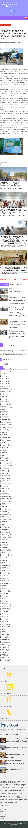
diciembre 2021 (5, 440)
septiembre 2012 (6, 610)
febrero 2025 (5, 381)
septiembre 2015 (6, 555)
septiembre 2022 (6, 427)
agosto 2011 (4, 629)
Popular (12, 284)
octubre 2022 (5, 426)
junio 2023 (4, 413)
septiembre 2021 (6, 445)
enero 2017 (4, 531)
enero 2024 (4, 401)
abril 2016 (4, 544)
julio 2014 (4, 575)
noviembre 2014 (5, 570)
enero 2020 (4, 477)
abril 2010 (4, 655)
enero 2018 (4, 513)
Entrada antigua (24, 279)
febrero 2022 (5, 437)
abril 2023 (4, 416)
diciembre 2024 (5, 385)
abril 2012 (4, 616)
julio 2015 (4, 557)
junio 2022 (4, 431)
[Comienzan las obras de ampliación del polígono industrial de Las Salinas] (4, 292)
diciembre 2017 (5, 514)
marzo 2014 (4, 582)
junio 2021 (4, 450)
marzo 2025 (5, 380)
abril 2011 (4, 636)
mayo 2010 (4, 654)
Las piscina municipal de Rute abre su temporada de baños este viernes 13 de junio (16, 747)
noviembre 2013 (5, 588)
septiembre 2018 (6, 501)
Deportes (2, 811)
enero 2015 (4, 567)
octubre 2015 (5, 554)
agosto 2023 (5, 409)
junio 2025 (4, 375)
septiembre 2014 (6, 573)
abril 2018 (4, 508)
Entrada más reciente (5, 279)
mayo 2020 (4, 470)
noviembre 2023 (6, 404)
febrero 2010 (5, 659)
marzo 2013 (4, 600)
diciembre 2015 (5, 550)
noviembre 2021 (5, 442)
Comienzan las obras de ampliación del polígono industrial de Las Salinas (16, 768)
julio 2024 (4, 393)
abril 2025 (4, 378)
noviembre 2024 (6, 386)
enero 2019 (4, 495)
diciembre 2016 (5, 532)
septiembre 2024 (6, 390)
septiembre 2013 (6, 591)
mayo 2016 (4, 542)
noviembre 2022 (6, 424)
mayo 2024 (4, 396)
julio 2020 (4, 467)
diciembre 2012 (5, 605)
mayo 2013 (4, 596)
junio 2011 (4, 633)
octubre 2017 (5, 518)
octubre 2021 (5, 444)
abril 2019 (4, 490)
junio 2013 (4, 595)
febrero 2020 (5, 475)
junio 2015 (4, 559)
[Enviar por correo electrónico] (1, 162)
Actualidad (5, 284)
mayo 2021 (4, 452)
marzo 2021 (4, 455)
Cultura (2, 809)
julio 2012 (4, 611)
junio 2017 (4, 523)
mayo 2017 (4, 524)
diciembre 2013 (5, 587)
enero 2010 (4, 660)
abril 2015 (4, 562)
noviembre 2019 (5, 480)
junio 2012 (4, 613)
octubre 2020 (5, 463)
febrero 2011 (5, 639)
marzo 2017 (4, 527)
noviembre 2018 (5, 498)
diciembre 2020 (5, 460)
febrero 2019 (5, 493)
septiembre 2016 (6, 537)
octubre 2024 (5, 388)
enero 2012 (4, 621)
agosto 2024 (5, 391)
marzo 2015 (4, 564)
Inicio (15, 279)
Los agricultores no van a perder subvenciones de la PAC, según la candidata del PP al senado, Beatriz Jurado (15, 763)
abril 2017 (4, 526)
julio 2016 (4, 539)
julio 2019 (4, 485)
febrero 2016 (5, 547)
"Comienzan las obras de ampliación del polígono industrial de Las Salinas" (15, 291)
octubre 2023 (5, 406)
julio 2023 (4, 411)
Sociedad (2, 816)
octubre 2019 (5, 482)
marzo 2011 (4, 637)
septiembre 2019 (6, 483)
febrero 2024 (5, 399)
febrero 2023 (5, 419)
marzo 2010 (4, 657)
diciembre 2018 (5, 496)
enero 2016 (4, 549)
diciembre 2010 (5, 642)
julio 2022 (4, 429)
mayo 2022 (4, 432)
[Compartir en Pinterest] (6, 162)
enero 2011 (4, 641)
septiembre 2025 (6, 372)
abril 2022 (4, 434)
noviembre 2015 (5, 552)
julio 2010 (4, 651)
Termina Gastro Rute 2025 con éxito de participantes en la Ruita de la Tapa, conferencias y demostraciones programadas (16, 755)
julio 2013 (4, 593)
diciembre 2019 (5, 478)
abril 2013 (4, 598)
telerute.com (13, 823)
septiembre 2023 (6, 408)
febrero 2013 (5, 601)
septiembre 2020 (6, 465)
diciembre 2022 (5, 422)
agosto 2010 (5, 649)
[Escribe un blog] (2, 162)
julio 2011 (4, 631)
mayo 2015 (4, 560)
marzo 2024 (5, 398)
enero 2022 (4, 439)
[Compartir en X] (4, 162)
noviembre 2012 (5, 606)
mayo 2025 (4, 376)
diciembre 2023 (5, 403)
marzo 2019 (4, 491)
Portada (2, 815)
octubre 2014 (5, 572)
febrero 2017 (5, 529)
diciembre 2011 (5, 623)
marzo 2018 (4, 509)
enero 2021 (4, 458)
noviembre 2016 (5, 534)
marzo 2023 (5, 418)
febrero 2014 (5, 583)
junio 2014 (4, 577)
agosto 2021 (5, 447)
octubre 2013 (5, 590)
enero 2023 (4, 421)
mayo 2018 (4, 506)
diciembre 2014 (5, 569)
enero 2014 (4, 585)
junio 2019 (4, 486)
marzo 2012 (4, 618)
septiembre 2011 (5, 628)
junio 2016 (4, 541)
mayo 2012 (4, 614)
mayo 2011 (4, 634)
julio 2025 (4, 373)
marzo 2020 (5, 473)
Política (2, 813)
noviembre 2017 (5, 516)
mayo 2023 (4, 414)
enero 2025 (4, 383)
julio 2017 (4, 521)
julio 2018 (4, 503)
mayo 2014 (4, 578)
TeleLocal (2, 818)
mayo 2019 (4, 488)
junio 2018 (4, 504)
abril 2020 (4, 472)
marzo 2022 (5, 436)
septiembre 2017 (6, 519)
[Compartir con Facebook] (5, 162)
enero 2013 (4, 603)
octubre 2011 (5, 626)
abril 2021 (4, 454)
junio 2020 (4, 468)
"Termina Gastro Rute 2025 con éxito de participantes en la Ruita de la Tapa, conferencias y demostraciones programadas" (17, 324)
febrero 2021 (5, 457)
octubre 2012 (5, 608)
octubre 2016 (5, 536)
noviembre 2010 (5, 644)
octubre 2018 (5, 500)
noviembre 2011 (5, 624)
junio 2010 (4, 652)
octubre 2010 (5, 646)
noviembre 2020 (6, 462)
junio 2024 (4, 394)
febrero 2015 (5, 565)
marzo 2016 (4, 546)
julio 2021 (4, 449)
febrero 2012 (5, 619)
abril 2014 (4, 580)
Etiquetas (18, 284)
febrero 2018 (5, 511)
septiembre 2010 (6, 647)
